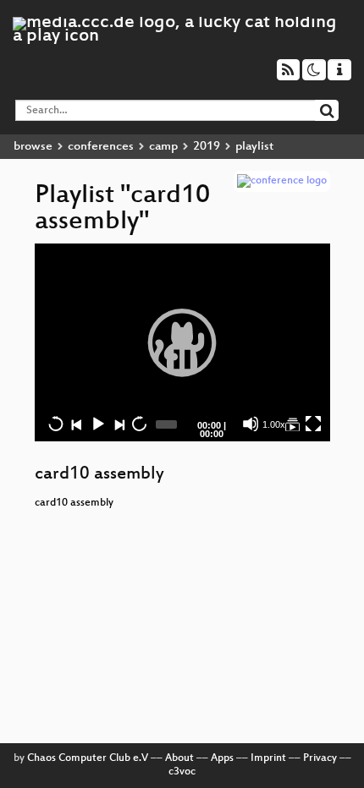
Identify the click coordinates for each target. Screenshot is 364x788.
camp (163, 147)
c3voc (182, 772)
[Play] (182, 342)
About (179, 758)
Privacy (320, 758)
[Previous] (76, 423)
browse (33, 147)
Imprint (268, 758)
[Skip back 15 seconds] (55, 423)
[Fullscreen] (313, 423)
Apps (222, 758)
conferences (101, 147)
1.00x (273, 424)
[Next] (118, 423)
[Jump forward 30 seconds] (138, 423)
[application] (182, 342)
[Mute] (250, 423)
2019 (206, 147)
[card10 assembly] (292, 423)
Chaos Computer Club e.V (87, 758)
